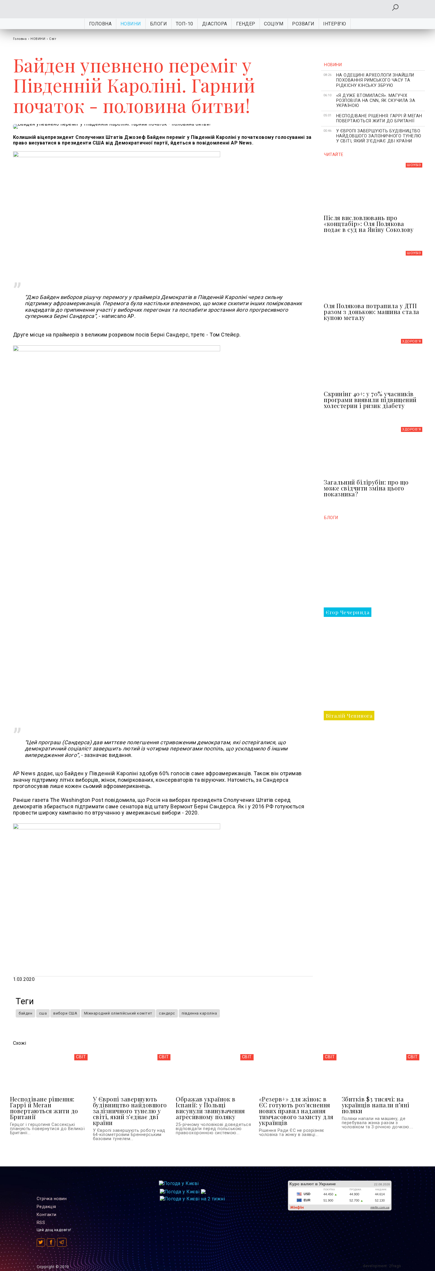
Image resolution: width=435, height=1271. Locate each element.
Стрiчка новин (52, 1198)
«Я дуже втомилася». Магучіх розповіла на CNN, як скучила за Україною (375, 100)
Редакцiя (46, 1206)
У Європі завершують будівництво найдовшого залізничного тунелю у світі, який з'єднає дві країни (378, 136)
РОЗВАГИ (303, 24)
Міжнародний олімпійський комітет (118, 1013)
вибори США (65, 1013)
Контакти (47, 1214)
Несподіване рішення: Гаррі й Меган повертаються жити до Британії (379, 118)
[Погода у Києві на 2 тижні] (192, 1197)
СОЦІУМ (273, 24)
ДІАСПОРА (214, 24)
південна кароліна (199, 1013)
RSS (41, 1222)
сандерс (167, 1013)
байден (25, 1013)
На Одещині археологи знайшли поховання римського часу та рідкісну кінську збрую (375, 80)
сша (43, 1013)
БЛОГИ (158, 24)
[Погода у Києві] (179, 1183)
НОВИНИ (130, 24)
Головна (100, 24)
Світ (52, 39)
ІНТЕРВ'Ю (334, 24)
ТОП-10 (184, 24)
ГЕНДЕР (245, 24)
